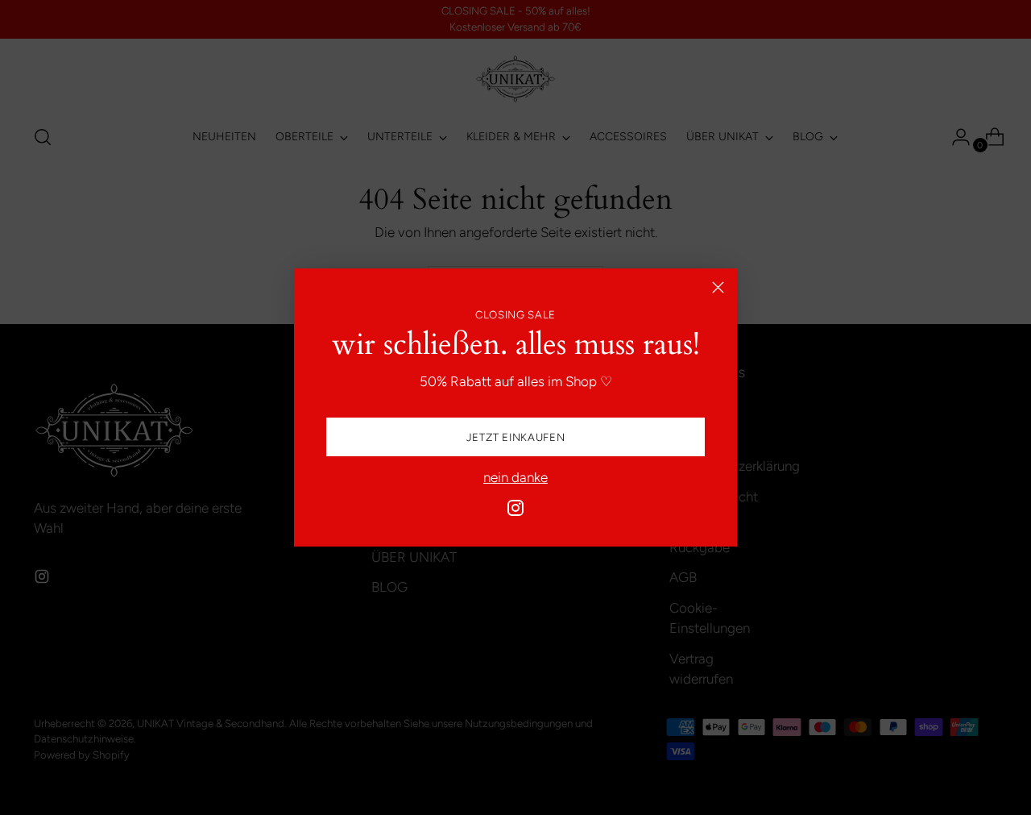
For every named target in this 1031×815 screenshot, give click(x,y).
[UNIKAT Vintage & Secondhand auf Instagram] (515, 511)
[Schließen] (718, 287)
